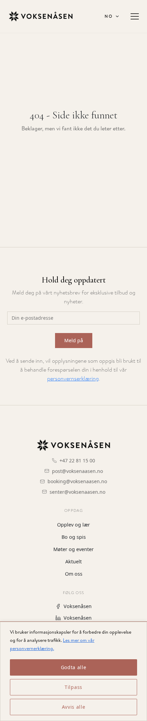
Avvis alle (73, 707)
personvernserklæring (73, 379)
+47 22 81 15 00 (77, 460)
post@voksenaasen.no (77, 471)
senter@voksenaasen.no (77, 492)
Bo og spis (74, 537)
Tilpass (73, 687)
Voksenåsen (78, 606)
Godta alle (73, 667)
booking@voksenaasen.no (77, 481)
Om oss (73, 574)
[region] (73, 671)
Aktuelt (73, 561)
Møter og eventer (73, 549)
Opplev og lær (73, 524)
